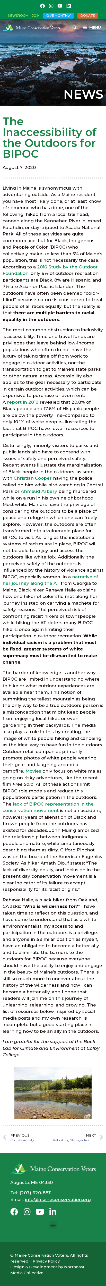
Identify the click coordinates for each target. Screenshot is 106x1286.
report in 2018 (22, 402)
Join (36, 16)
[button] (53, 1225)
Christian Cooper (33, 478)
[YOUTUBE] (60, 6)
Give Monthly (58, 16)
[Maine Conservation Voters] (33, 27)
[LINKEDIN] (69, 6)
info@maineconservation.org (58, 1199)
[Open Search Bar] (74, 27)
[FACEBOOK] (42, 6)
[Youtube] (40, 1212)
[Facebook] (14, 1212)
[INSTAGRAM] (51, 6)
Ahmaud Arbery (39, 491)
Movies (33, 771)
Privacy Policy (46, 1261)
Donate (88, 16)
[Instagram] (27, 1212)
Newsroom (18, 16)
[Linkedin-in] (53, 1212)
